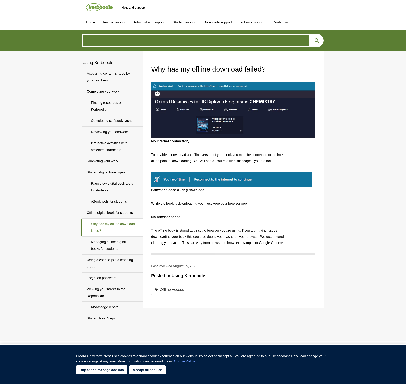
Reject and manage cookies (102, 370)
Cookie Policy (184, 361)
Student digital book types (106, 172)
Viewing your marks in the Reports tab (106, 292)
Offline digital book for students (110, 213)
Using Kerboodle (188, 275)
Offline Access (172, 290)
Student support (184, 22)
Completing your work (103, 91)
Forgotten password (102, 278)
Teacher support (114, 22)
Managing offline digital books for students (108, 245)
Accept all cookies (147, 370)
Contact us (281, 22)
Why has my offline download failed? (113, 227)
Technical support (252, 22)
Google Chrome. (271, 243)
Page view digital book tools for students (112, 187)
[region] (203, 364)
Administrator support (150, 22)
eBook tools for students (109, 201)
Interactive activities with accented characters (109, 146)
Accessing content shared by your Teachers (108, 77)
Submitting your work (102, 161)
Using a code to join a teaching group (110, 263)
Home (90, 22)
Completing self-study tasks (111, 120)
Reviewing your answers (109, 132)
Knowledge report (104, 307)
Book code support (218, 22)
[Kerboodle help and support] (97, 7)
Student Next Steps (101, 318)
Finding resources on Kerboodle (107, 106)
